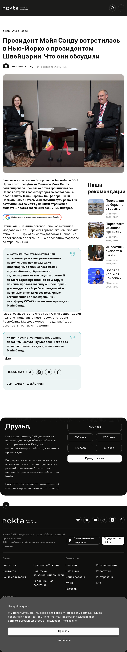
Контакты (9, 571)
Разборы (71, 589)
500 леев (80, 437)
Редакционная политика (43, 583)
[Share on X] (30, 372)
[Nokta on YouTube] (95, 521)
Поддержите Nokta (112, 540)
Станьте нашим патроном (84, 540)
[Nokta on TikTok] (104, 521)
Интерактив (104, 577)
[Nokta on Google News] (78, 521)
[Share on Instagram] (39, 372)
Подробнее (64, 640)
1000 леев (94, 427)
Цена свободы (75, 577)
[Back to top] (6, 505)
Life (98, 583)
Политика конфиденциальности (48, 573)
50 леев (109, 448)
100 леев (80, 448)
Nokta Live (72, 571)
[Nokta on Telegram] (86, 521)
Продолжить (94, 458)
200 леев (109, 437)
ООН (9, 384)
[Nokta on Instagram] (112, 521)
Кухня (69, 583)
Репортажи (103, 571)
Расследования (106, 565)
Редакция (9, 565)
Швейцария (35, 384)
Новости (71, 565)
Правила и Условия (46, 565)
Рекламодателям (14, 577)
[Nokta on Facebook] (121, 521)
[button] (112, 8)
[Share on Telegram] (48, 372)
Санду (19, 384)
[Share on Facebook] (57, 372)
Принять (63, 631)
